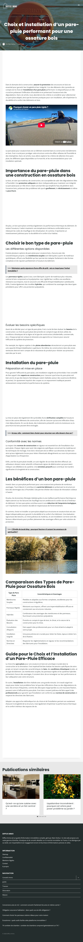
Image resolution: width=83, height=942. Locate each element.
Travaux (5, 886)
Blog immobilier (12, 16)
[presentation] (20, 786)
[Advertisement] (41, 68)
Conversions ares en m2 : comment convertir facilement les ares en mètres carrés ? (31, 905)
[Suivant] (77, 794)
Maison (41, 19)
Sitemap (5, 854)
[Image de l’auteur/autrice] (3, 44)
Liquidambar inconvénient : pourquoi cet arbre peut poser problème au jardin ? (61, 806)
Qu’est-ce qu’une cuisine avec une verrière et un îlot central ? (21, 806)
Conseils (22, 16)
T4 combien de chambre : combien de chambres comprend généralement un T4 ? (30, 925)
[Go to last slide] (5, 794)
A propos (5, 866)
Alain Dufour (12, 44)
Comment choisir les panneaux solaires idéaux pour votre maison (25, 915)
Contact (5, 863)
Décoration (6, 890)
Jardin (4, 882)
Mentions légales (8, 860)
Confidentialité (7, 857)
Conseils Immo (7, 877)
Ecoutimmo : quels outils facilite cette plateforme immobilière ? (24, 920)
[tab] (37, 816)
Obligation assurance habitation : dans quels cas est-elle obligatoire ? (26, 910)
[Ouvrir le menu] (79, 5)
